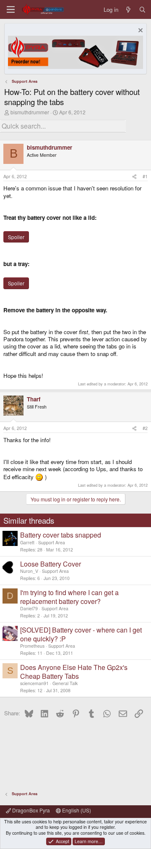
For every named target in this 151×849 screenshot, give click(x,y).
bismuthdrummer (29, 112)
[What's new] (128, 9)
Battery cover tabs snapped (60, 535)
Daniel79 (29, 608)
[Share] (134, 176)
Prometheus (32, 646)
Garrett (27, 542)
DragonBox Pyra (30, 810)
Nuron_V (29, 571)
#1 (145, 176)
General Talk (65, 683)
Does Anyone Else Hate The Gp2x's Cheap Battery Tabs (74, 671)
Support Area (51, 542)
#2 (145, 428)
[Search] (142, 9)
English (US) (76, 810)
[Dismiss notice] (139, 31)
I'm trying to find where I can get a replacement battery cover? (69, 597)
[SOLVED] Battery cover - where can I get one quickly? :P (81, 634)
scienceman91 (34, 683)
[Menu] (11, 9)
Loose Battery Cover (50, 564)
